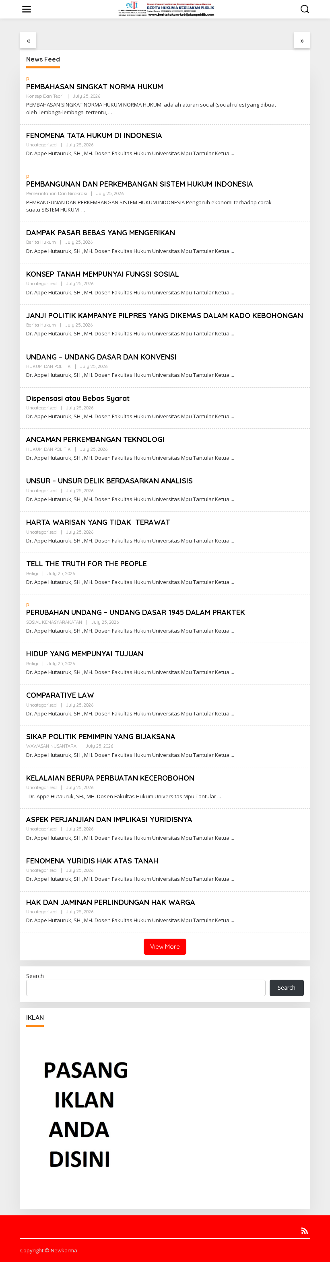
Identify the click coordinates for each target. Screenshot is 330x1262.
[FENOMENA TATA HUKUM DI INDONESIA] (232, 153)
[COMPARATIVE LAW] (232, 713)
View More (165, 946)
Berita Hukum (41, 242)
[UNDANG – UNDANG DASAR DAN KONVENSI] (232, 375)
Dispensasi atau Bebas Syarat (78, 398)
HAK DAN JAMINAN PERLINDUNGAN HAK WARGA (110, 902)
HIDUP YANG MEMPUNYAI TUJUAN (84, 653)
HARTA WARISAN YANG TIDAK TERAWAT (98, 522)
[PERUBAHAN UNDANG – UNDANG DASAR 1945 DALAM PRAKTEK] (232, 630)
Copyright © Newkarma (48, 1250)
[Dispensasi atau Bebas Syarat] (232, 416)
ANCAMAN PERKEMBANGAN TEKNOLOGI (95, 439)
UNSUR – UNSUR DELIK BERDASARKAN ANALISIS (109, 480)
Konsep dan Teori (45, 96)
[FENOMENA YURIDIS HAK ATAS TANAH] (232, 879)
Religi (32, 573)
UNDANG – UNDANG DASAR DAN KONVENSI (101, 357)
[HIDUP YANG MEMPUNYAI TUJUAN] (232, 672)
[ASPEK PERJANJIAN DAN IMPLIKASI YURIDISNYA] (232, 837)
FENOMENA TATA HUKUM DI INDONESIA (94, 135)
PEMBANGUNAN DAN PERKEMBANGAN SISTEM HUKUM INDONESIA (139, 184)
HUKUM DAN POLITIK (48, 366)
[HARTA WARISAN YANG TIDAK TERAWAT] (232, 540)
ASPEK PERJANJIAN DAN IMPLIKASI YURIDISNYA (109, 819)
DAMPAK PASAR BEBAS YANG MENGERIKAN (100, 232)
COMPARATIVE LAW (60, 695)
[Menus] (26, 9)
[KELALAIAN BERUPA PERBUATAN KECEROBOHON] (219, 796)
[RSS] (304, 1230)
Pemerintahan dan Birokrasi (56, 193)
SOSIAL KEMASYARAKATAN (54, 622)
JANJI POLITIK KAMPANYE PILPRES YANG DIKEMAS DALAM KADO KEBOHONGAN (164, 315)
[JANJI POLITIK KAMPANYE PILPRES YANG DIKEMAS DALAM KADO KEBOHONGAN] (232, 333)
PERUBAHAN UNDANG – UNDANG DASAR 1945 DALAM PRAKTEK (135, 612)
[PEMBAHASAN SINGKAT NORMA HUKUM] (110, 112)
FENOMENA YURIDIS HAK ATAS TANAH (92, 860)
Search (35, 976)
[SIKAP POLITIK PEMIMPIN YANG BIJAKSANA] (232, 755)
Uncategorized (41, 145)
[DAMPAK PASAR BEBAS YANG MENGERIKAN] (232, 251)
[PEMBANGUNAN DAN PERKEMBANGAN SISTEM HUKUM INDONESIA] (83, 209)
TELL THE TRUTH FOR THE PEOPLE (89, 563)
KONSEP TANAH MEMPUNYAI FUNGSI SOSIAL (102, 274)
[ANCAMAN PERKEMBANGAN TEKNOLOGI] (232, 457)
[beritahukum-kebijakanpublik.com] (167, 8)
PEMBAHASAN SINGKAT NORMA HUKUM (94, 86)
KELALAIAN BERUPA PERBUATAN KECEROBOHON (110, 778)
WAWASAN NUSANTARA (51, 746)
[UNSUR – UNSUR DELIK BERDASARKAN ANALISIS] (232, 499)
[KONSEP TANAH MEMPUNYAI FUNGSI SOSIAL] (232, 292)
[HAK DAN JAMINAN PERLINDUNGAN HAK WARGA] (232, 920)
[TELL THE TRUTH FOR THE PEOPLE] (232, 582)
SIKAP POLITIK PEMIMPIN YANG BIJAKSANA (100, 736)
